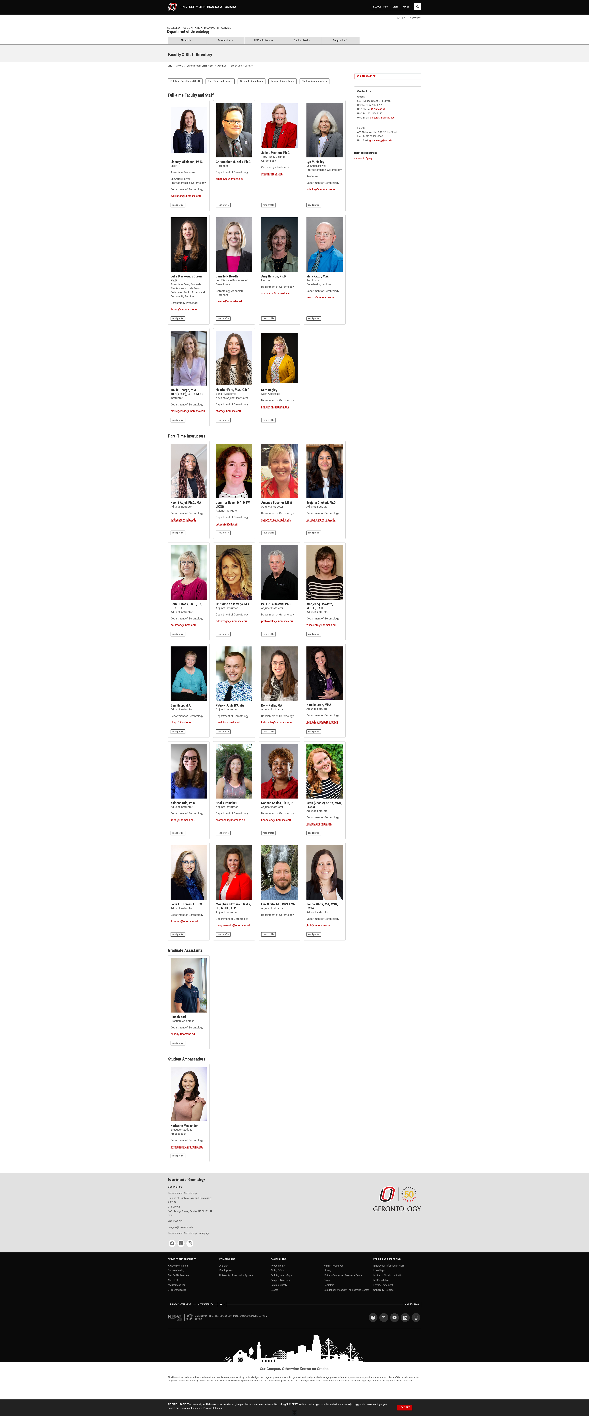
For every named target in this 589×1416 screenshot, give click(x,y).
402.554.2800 (412, 1304)
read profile (177, 205)
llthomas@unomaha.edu (185, 921)
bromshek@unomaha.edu (231, 820)
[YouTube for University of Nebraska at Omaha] (394, 1317)
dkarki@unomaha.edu (183, 1034)
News (327, 1280)
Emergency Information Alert (388, 1265)
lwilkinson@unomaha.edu (186, 195)
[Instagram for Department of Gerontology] (189, 1243)
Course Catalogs (177, 1270)
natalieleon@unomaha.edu (322, 721)
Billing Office (277, 1270)
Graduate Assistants (251, 81)
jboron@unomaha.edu (184, 309)
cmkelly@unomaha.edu (230, 178)
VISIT (395, 7)
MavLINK (173, 1280)
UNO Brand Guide (177, 1289)
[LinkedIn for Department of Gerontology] (181, 1243)
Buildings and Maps (281, 1275)
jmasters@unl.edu (272, 173)
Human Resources (333, 1265)
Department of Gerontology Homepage (189, 1233)
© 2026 (199, 1319)
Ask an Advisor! (366, 76)
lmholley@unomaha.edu (320, 189)
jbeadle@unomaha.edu (229, 301)
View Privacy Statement (210, 1408)
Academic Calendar (178, 1265)
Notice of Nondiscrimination (388, 1275)
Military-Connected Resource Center (343, 1275)
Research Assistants (282, 81)
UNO (170, 66)
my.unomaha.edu (176, 1285)
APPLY (406, 7)
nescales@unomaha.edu (276, 820)
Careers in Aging (363, 158)
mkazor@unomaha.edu (320, 297)
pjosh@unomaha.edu (228, 722)
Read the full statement (401, 1380)
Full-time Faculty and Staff (185, 81)
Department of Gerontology (188, 32)
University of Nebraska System (236, 1275)
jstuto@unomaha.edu (319, 823)
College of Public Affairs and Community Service (199, 27)
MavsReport (380, 1270)
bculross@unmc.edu (183, 625)
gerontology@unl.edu (380, 140)
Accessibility (278, 1265)
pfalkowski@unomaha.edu (277, 621)
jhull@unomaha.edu (318, 925)
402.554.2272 (378, 109)
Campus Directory (280, 1280)
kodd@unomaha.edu (183, 820)
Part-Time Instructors (220, 81)
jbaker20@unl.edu (227, 523)
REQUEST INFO (380, 7)
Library (327, 1270)
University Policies (383, 1289)
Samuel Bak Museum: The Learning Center (346, 1289)
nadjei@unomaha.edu (183, 519)
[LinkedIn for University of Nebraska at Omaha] (405, 1317)
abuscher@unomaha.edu (276, 519)
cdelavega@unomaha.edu (231, 621)
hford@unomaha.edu (228, 411)
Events (274, 1289)
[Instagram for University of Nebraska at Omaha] (416, 1317)
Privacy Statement (383, 1285)
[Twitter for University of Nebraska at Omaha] (383, 1317)
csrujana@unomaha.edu (320, 519)
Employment (226, 1270)
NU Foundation (381, 1280)
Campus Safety (279, 1285)
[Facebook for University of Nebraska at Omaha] (373, 1317)
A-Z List (223, 1265)
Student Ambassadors (314, 81)
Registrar (329, 1285)
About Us (222, 66)
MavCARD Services (178, 1275)
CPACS (179, 66)
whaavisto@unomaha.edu (321, 625)
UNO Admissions (263, 40)
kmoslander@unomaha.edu (187, 1146)
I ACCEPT (404, 1407)
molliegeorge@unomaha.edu (188, 411)
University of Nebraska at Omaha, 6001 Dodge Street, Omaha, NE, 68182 (230, 1316)
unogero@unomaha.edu (382, 117)
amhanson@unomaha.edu (276, 293)
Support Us (339, 40)
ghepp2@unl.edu (181, 722)
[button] (187, 41)
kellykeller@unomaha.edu (276, 722)
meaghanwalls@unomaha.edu (233, 925)
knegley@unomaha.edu (275, 406)
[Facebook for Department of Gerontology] (172, 1243)
